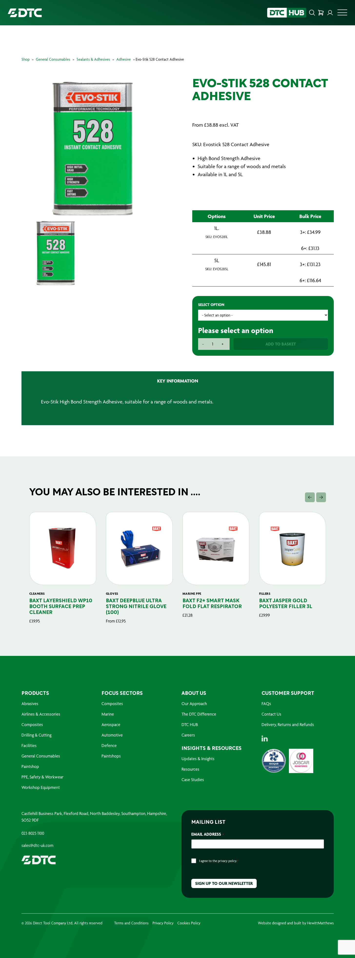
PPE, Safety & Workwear (42, 776)
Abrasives (29, 703)
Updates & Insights (198, 758)
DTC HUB (190, 724)
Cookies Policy (188, 923)
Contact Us (271, 714)
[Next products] (321, 497)
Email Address (207, 834)
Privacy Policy (162, 923)
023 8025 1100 (32, 833)
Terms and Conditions (131, 923)
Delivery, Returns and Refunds (288, 724)
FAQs (266, 703)
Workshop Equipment (40, 787)
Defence (109, 745)
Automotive (112, 735)
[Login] (330, 12)
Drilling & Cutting (36, 735)
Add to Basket (280, 343)
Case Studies (193, 779)
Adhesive (123, 59)
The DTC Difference (199, 714)
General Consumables (53, 59)
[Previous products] (310, 497)
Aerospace (110, 724)
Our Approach (194, 703)
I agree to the (218, 861)
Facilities (29, 745)
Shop (25, 59)
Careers (188, 735)
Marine (107, 714)
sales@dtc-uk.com (37, 845)
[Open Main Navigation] (342, 14)
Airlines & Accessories (40, 714)
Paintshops (111, 755)
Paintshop (30, 766)
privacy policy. (227, 861)
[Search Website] (312, 13)
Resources (190, 769)
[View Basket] (321, 13)
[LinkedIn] (265, 738)
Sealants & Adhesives (93, 59)
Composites (32, 724)
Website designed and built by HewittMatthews (296, 923)
